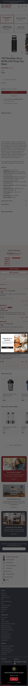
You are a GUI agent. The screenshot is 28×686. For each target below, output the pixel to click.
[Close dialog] (26, 334)
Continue (7, 347)
